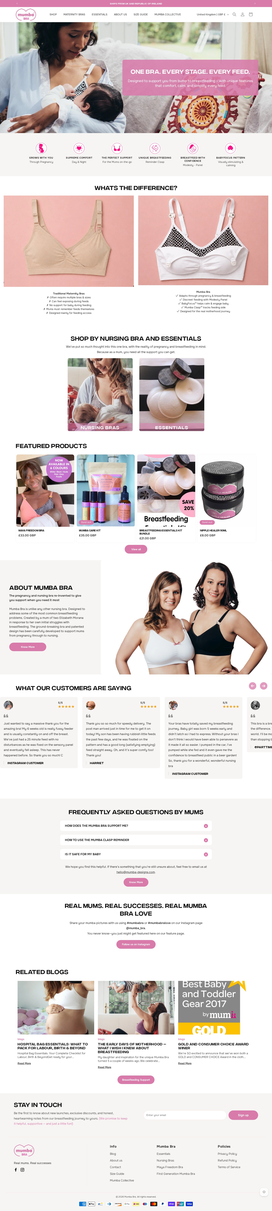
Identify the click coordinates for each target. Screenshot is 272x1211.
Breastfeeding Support (136, 1079)
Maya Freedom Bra (31, 530)
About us (116, 1160)
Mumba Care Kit (90, 530)
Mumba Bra (130, 1196)
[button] (234, 14)
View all (136, 549)
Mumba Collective (122, 1180)
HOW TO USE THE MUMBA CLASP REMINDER (97, 840)
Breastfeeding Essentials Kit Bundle (161, 532)
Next (263, 686)
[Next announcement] (255, 3)
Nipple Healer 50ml (213, 530)
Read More (24, 1063)
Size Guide (117, 1174)
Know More (28, 647)
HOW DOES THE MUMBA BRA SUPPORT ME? (96, 826)
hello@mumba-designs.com (136, 872)
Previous (252, 686)
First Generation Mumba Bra (176, 1174)
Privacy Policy (227, 1154)
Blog (113, 1154)
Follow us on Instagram (136, 944)
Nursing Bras (165, 1160)
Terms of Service (229, 1167)
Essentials (163, 1154)
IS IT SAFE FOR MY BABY (83, 854)
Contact (115, 1167)
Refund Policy (227, 1160)
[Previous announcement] (17, 3)
